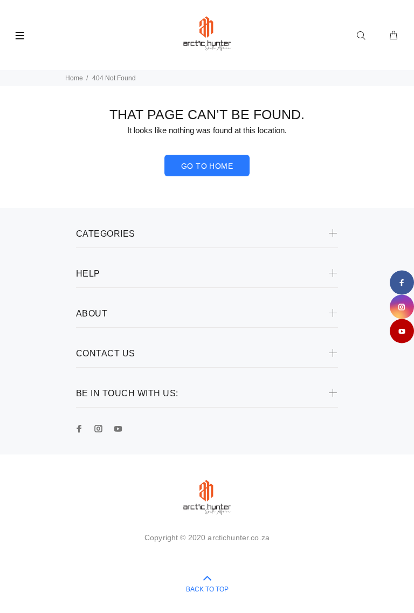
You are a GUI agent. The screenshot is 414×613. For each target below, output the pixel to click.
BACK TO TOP (207, 589)
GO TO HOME (207, 166)
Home (74, 78)
